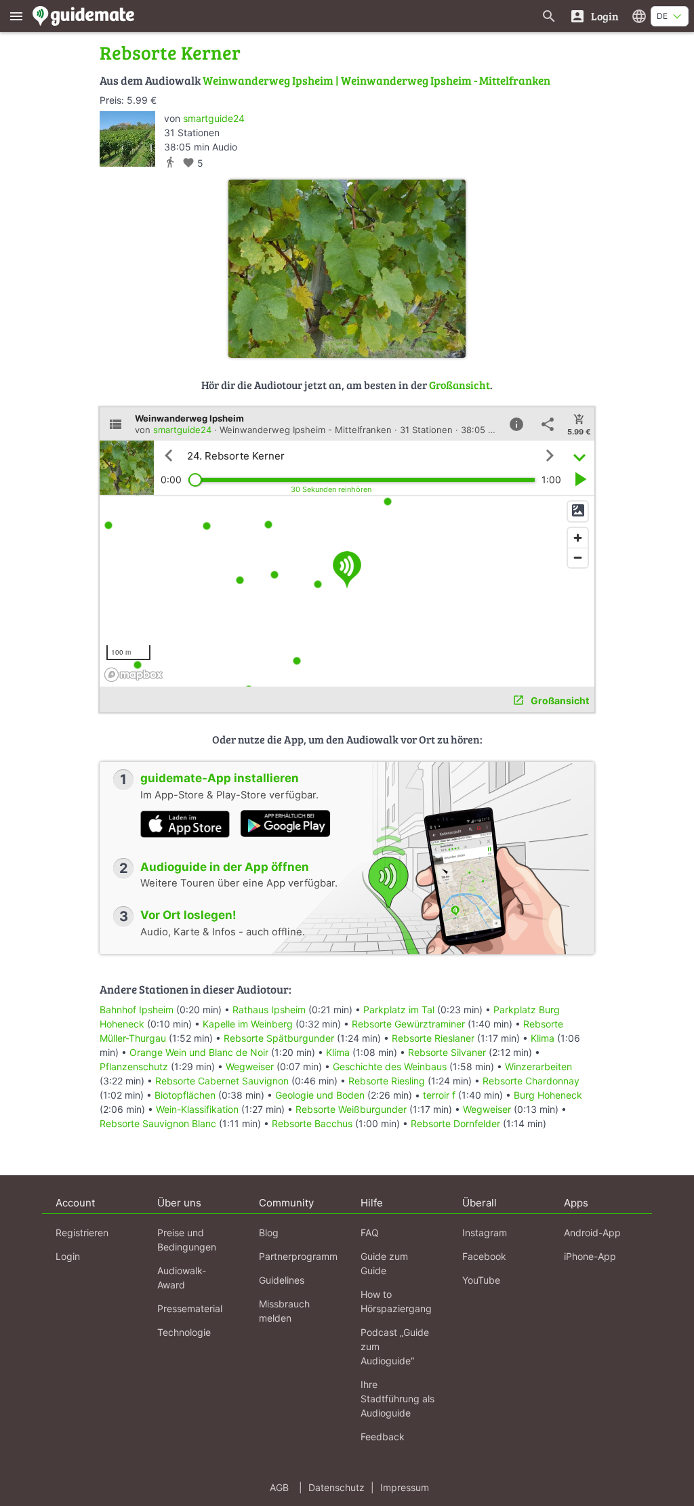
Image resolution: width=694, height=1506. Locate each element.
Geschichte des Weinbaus (390, 1066)
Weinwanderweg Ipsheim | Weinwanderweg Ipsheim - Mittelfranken (376, 80)
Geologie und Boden (320, 1095)
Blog (269, 1232)
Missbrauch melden (284, 1311)
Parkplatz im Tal (398, 1009)
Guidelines (281, 1280)
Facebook (484, 1256)
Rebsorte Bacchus (312, 1123)
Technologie (184, 1332)
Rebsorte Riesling (386, 1080)
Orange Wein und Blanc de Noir (198, 1052)
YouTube (481, 1280)
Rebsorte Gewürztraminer (408, 1024)
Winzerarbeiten (538, 1066)
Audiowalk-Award (181, 1277)
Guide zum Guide (384, 1263)
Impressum (404, 1487)
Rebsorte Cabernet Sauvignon (222, 1080)
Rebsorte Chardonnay (531, 1080)
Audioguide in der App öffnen (224, 867)
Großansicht (459, 385)
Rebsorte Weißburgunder (351, 1109)
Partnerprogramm (298, 1256)
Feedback (383, 1436)
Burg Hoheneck (548, 1095)
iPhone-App (590, 1256)
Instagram (484, 1232)
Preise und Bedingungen (186, 1240)
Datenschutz (336, 1487)
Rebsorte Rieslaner (433, 1038)
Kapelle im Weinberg (248, 1024)
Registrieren (82, 1232)
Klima (542, 1038)
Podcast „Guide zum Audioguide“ (395, 1346)
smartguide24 (214, 118)
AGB (279, 1487)
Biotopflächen (185, 1095)
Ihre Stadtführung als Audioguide (397, 1399)
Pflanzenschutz (134, 1066)
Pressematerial (189, 1308)
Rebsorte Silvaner (447, 1052)
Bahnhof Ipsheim (137, 1009)
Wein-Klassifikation (197, 1109)
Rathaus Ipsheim (269, 1009)
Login (68, 1256)
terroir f (439, 1095)
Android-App (592, 1232)
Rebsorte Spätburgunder (279, 1038)
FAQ (370, 1232)
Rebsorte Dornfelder (455, 1123)
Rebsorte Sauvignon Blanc (158, 1123)
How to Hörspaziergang (396, 1301)
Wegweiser (250, 1066)
